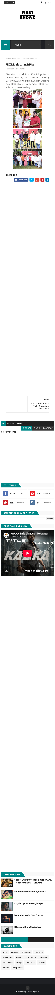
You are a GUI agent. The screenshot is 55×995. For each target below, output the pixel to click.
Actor (5, 952)
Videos (6, 967)
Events (15, 58)
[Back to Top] (27, 988)
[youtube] (45, 2)
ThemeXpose (33, 991)
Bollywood (26, 952)
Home (8, 58)
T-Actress (30, 962)
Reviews (43, 957)
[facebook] (41, 2)
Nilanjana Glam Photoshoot (28, 927)
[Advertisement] (27, 32)
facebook (48, 428)
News (18, 957)
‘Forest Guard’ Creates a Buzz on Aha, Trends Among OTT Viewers (33, 881)
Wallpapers (17, 967)
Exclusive (39, 952)
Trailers (41, 962)
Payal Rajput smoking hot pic (28, 903)
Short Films (8, 962)
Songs (19, 962)
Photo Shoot (30, 957)
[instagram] (49, 2)
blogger (27, 428)
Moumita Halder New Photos (28, 915)
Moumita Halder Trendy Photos (30, 891)
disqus (37, 428)
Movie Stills (8, 957)
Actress (14, 952)
